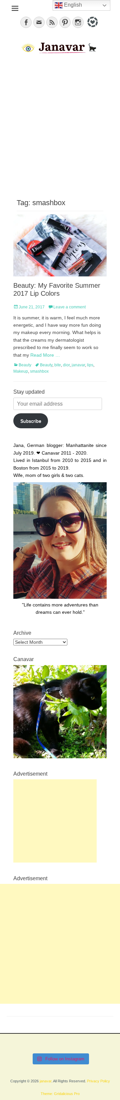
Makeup (20, 371)
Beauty (25, 365)
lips (90, 365)
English (72, 5)
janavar (78, 365)
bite (57, 365)
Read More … (45, 355)
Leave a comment (69, 307)
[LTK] (92, 28)
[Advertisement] (60, 125)
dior (66, 365)
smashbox (39, 371)
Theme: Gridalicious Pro (60, 1094)
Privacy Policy (98, 1081)
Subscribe (30, 421)
